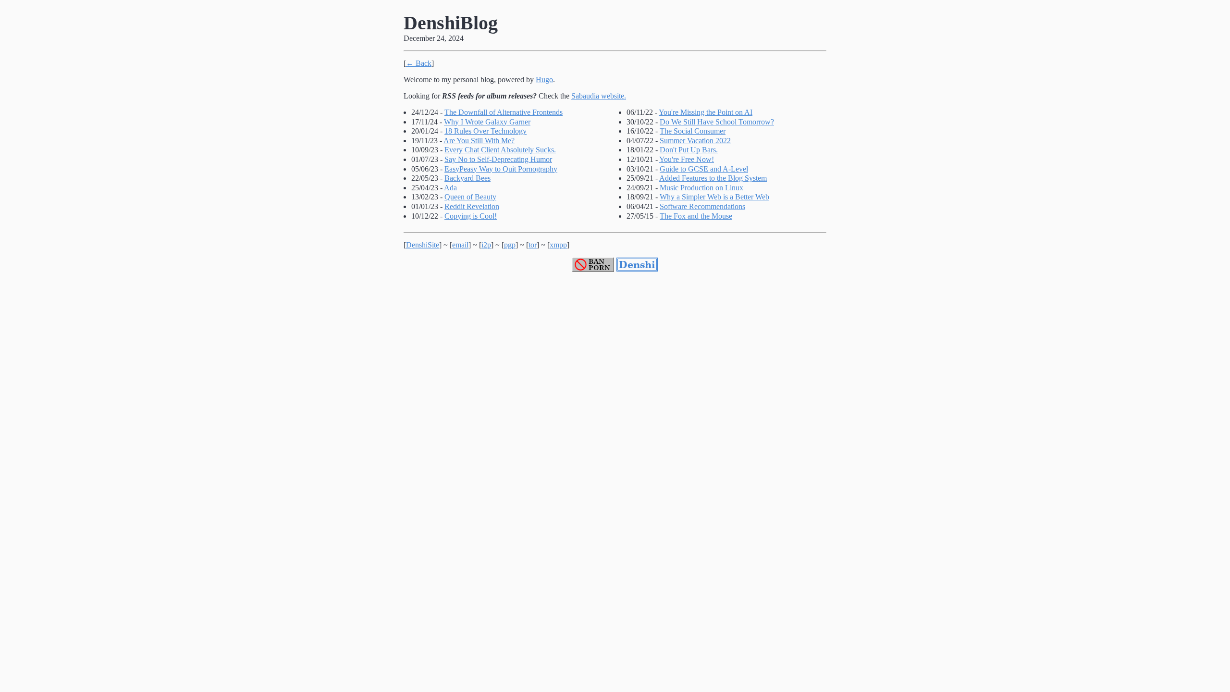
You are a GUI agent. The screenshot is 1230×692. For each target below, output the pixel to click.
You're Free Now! (686, 159)
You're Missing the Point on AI (705, 112)
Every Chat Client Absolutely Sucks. (500, 150)
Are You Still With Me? (479, 140)
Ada (450, 188)
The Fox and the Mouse (696, 216)
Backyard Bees (467, 178)
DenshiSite (422, 245)
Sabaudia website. (598, 96)
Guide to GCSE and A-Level (704, 169)
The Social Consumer (693, 131)
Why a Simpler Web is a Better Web (714, 197)
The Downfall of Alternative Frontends (503, 112)
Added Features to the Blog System (713, 178)
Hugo (544, 79)
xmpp (558, 245)
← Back (418, 63)
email (460, 245)
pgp (510, 245)
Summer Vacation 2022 (695, 140)
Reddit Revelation (471, 206)
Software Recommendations (702, 206)
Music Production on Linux (701, 188)
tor (533, 245)
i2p (486, 245)
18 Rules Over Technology (485, 131)
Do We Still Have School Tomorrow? (717, 122)
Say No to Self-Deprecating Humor (498, 159)
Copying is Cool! (470, 216)
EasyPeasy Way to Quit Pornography (500, 169)
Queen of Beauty (470, 197)
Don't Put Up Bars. (689, 150)
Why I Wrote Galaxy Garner (487, 122)
